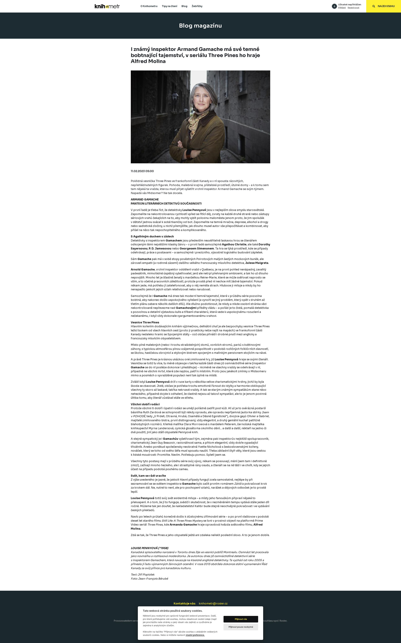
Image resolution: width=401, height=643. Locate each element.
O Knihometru (149, 6)
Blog (184, 6)
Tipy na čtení (169, 6)
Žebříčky (197, 6)
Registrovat (353, 7)
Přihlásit (342, 7)
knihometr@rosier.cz (213, 603)
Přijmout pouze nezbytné (241, 627)
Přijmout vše (241, 619)
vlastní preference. (195, 635)
